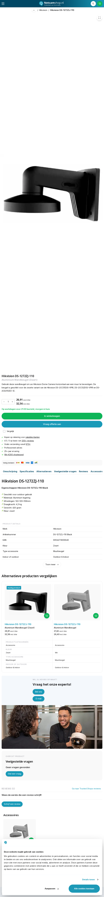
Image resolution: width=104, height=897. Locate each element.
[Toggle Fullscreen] (99, 17)
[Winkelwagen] (99, 3)
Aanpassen (50, 888)
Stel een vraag (14, 774)
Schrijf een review (12, 804)
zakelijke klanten (32, 437)
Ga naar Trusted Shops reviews (86, 788)
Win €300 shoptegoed (14, 455)
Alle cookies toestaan (84, 888)
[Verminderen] (4, 402)
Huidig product (14, 588)
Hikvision (43, 10)
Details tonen (88, 879)
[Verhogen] (12, 402)
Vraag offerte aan (52, 424)
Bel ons (38, 692)
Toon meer (50, 564)
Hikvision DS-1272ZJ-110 (62, 10)
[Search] (93, 3)
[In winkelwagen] (46, 615)
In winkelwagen (52, 416)
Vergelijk (10, 431)
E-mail (38, 698)
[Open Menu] (3, 3)
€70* (28, 444)
